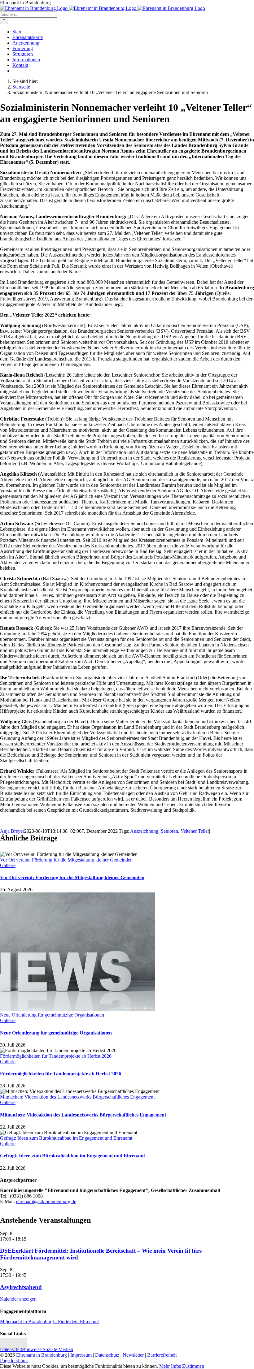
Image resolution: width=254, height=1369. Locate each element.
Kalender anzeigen (18, 1299)
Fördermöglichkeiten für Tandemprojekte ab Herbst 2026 (56, 1056)
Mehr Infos (170, 1366)
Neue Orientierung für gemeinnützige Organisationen (52, 1014)
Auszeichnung (144, 831)
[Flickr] (17, 1344)
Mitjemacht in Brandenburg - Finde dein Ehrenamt (49, 1321)
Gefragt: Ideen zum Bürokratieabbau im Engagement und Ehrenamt (66, 1138)
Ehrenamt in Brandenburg (41, 1355)
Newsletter (133, 1355)
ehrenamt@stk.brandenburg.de (46, 1201)
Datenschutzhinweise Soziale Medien (36, 1349)
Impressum (81, 1355)
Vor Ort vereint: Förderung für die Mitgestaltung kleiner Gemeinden (66, 859)
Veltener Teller (195, 831)
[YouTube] (23, 1344)
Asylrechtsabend (21, 1287)
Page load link (14, 1360)
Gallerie (7, 865)
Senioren (169, 831)
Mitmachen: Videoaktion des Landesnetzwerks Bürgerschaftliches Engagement (77, 1096)
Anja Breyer (12, 831)
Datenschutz (107, 1355)
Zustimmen (193, 1366)
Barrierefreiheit (162, 1355)
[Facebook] (10, 1344)
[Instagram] (3, 1344)
